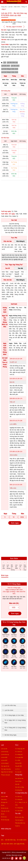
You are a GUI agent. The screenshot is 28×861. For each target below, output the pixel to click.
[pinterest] (20, 859)
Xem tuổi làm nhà (19, 778)
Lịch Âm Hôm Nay (10, 705)
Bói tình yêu (4, 816)
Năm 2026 (17, 7)
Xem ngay (15, 523)
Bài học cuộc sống (19, 817)
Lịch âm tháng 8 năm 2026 (9, 69)
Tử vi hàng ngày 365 (19, 748)
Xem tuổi (17, 784)
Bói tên (2, 814)
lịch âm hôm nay (10, 840)
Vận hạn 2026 (18, 763)
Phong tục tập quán (5, 774)
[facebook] (12, 859)
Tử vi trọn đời (18, 772)
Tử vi (16, 745)
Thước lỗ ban (18, 781)
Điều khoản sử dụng (17, 855)
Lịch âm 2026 (5, 66)
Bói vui (3, 793)
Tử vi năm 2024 (18, 810)
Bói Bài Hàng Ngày (10, 735)
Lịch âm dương (4, 751)
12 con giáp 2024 (19, 757)
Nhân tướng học (6, 829)
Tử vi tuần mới (18, 751)
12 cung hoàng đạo (21, 793)
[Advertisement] (14, 196)
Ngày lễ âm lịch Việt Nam (7, 772)
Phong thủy (18, 775)
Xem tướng (3, 799)
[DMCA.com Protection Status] (24, 859)
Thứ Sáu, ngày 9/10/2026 (14, 27)
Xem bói (3, 796)
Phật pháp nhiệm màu (20, 823)
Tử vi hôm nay (18, 796)
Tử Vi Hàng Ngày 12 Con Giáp (14, 715)
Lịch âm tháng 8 (4, 763)
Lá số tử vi (17, 769)
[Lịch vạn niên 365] (14, 3)
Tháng (14, 514)
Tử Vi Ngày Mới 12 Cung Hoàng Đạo (15, 721)
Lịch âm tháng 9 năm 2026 (9, 72)
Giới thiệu (8, 855)
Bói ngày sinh (4, 802)
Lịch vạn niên (4, 748)
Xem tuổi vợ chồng (19, 787)
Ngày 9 (4, 9)
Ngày (5, 514)
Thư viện (18, 813)
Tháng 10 (24, 7)
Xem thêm (14, 558)
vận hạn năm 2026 (7, 844)
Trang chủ (4, 7)
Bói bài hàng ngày (5, 819)
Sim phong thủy (18, 790)
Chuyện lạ (17, 825)
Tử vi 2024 (17, 760)
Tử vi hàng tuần (18, 799)
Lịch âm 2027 (15, 66)
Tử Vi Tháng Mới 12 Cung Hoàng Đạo (15, 729)
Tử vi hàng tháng (19, 807)
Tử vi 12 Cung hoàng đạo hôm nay (14, 623)
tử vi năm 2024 (21, 840)
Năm (22, 514)
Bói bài (2, 805)
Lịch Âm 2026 (9, 710)
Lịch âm (10, 7)
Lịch (4, 62)
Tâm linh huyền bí (19, 820)
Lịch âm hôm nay (12, 62)
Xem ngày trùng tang (6, 769)
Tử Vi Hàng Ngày (14, 584)
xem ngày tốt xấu (19, 844)
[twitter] (16, 859)
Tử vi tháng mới (18, 754)
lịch (2, 840)
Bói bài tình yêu (4, 808)
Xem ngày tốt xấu (5, 766)
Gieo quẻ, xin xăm (5, 811)
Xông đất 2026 (18, 766)
